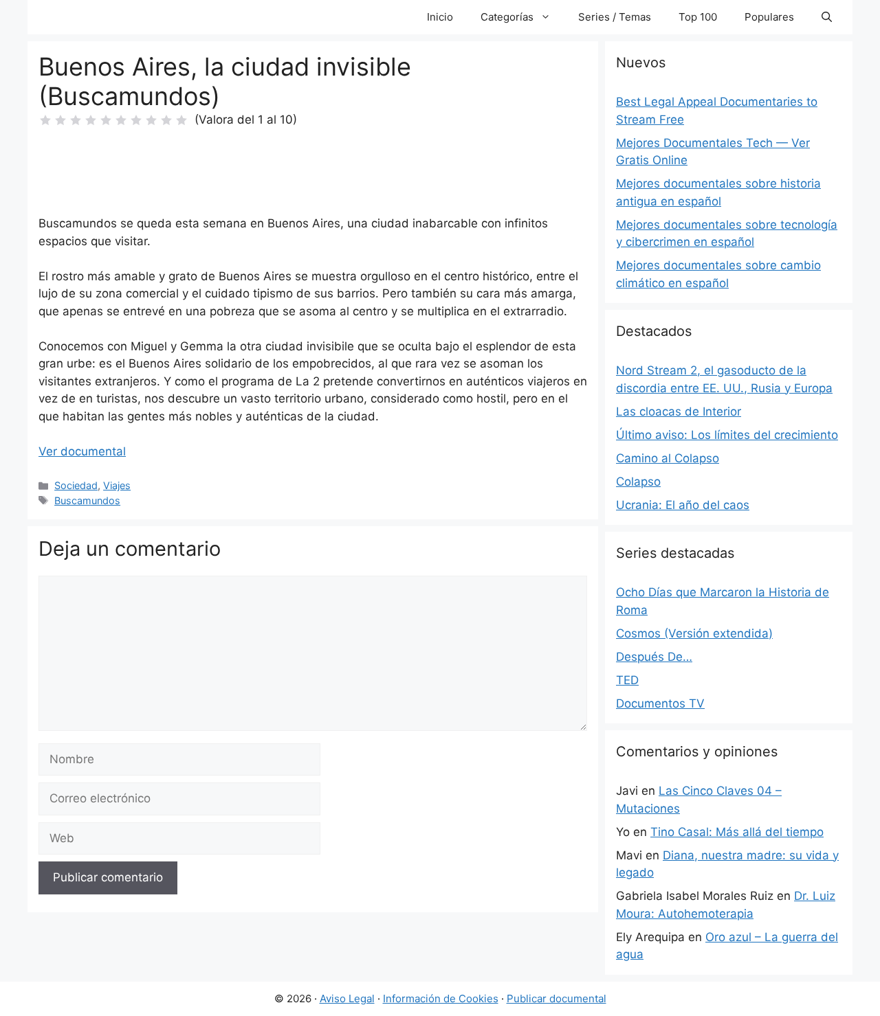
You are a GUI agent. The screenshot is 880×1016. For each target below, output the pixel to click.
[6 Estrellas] (121, 120)
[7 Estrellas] (136, 120)
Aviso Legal (347, 998)
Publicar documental (556, 998)
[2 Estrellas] (60, 120)
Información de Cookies (440, 998)
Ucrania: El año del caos (682, 505)
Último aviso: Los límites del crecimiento (727, 435)
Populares (769, 16)
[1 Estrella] (45, 120)
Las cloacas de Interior (678, 411)
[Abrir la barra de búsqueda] (827, 17)
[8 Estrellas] (151, 120)
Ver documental (82, 451)
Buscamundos (87, 500)
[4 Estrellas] (91, 120)
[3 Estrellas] (75, 120)
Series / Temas (614, 16)
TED (627, 680)
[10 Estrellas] (181, 120)
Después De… (654, 657)
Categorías (507, 16)
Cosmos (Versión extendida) (694, 633)
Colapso (638, 481)
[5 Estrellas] (106, 120)
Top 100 (698, 16)
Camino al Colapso (667, 458)
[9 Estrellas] (166, 120)
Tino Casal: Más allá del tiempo (737, 832)
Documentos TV (660, 703)
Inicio (440, 16)
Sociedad (76, 485)
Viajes (117, 485)
